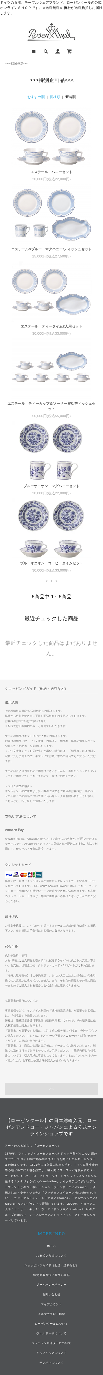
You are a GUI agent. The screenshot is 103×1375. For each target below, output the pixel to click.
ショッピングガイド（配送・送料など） (51, 1265)
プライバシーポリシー (51, 1284)
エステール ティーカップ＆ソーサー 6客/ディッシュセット (52, 406)
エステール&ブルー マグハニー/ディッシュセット (51, 249)
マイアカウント (51, 1304)
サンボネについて (52, 1362)
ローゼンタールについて (51, 1323)
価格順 (55, 97)
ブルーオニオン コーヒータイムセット (51, 563)
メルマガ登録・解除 (51, 1313)
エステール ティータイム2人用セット (51, 326)
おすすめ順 (36, 97)
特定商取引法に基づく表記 (51, 1274)
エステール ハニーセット (51, 172)
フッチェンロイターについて (51, 1342)
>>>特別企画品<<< (16, 63)
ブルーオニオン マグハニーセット (52, 486)
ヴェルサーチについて (51, 1333)
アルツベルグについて (51, 1352)
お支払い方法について (51, 1255)
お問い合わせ (51, 1294)
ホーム (51, 1245)
